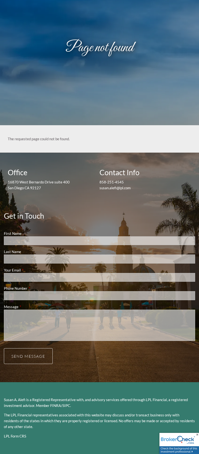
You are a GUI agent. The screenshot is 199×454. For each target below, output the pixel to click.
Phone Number (32, 288)
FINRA (55, 405)
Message (28, 307)
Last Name (12, 251)
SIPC (66, 405)
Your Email (29, 270)
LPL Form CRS (15, 436)
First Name (13, 233)
